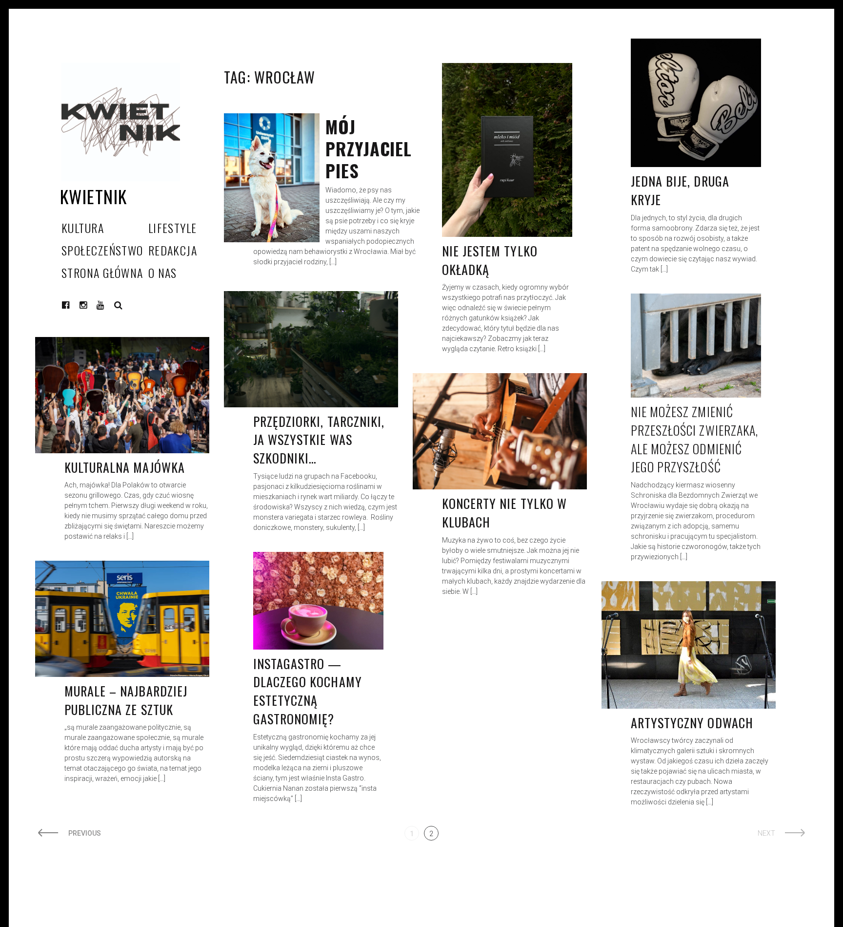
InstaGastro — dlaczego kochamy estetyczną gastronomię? (307, 691)
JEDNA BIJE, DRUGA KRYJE (680, 190)
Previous (84, 833)
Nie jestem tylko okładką (490, 260)
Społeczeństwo (102, 250)
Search (118, 305)
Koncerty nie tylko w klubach (504, 512)
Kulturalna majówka (124, 467)
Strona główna (102, 272)
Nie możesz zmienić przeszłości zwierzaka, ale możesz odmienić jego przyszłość (694, 439)
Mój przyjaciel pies (368, 148)
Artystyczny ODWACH (692, 722)
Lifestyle (172, 227)
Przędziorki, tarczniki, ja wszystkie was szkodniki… (318, 439)
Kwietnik (93, 196)
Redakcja (173, 250)
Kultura (82, 227)
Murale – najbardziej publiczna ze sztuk (125, 700)
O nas (162, 272)
